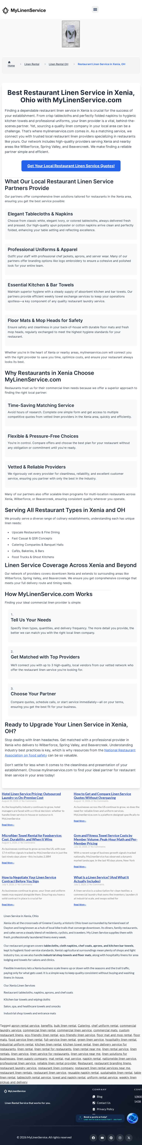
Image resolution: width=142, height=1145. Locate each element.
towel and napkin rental (69, 1077)
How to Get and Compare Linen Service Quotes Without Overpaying (102, 796)
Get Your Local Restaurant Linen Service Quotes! (71, 166)
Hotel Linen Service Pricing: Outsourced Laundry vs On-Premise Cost (31, 796)
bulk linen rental (65, 1025)
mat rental (56, 1058)
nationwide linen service (119, 1058)
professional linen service (18, 1063)
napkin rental (92, 1058)
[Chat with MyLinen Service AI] (132, 1118)
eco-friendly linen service (77, 1035)
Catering (84, 1025)
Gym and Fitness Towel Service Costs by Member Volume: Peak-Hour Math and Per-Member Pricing (105, 839)
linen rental (25, 1049)
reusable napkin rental (83, 1072)
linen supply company (32, 1058)
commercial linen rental (39, 1030)
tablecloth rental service (34, 1077)
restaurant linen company (55, 1068)
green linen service (90, 1039)
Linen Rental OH (58, 64)
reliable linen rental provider (56, 1063)
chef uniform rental (105, 1025)
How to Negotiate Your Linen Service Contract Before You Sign (29, 879)
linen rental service (115, 1049)
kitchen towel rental (77, 1044)
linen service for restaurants (49, 1054)
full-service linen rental (60, 1039)
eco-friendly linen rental (41, 1035)
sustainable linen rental (116, 1072)
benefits (46, 1025)
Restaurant (85, 1063)
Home (11, 65)
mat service (73, 1058)
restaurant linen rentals (16, 1072)
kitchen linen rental (48, 1044)
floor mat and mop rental (114, 1035)
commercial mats (105, 1030)
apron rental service (25, 1025)
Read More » (8, 825)
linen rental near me (87, 1049)
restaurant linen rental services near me (102, 1068)
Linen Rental (31, 64)
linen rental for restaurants (52, 1049)
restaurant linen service (50, 1072)
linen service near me (85, 1054)
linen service (19, 1054)
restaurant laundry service (18, 1068)
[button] (95, 9)
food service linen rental (25, 1039)
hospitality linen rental (120, 1039)
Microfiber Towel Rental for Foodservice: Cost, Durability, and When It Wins (32, 837)
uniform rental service (102, 1077)
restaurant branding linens (112, 1063)
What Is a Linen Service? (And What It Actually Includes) (101, 879)
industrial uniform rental (16, 1044)
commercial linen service (74, 1030)
